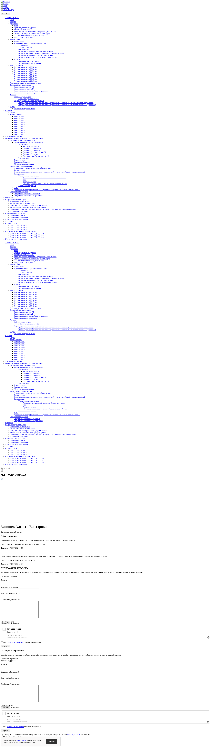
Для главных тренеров (13, 136)
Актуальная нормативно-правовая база (28, 142)
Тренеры (17, 59)
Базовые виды (19, 170)
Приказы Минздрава (30, 154)
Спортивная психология (19, 192)
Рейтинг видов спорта (22, 97)
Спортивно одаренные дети (15, 200)
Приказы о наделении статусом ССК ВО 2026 (27, 237)
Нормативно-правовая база (20, 201)
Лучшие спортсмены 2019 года (25, 73)
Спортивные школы (17, 215)
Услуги (12, 107)
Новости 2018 (19, 126)
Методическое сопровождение (21, 166)
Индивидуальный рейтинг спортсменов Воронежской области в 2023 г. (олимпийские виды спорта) (56, 103)
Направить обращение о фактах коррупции (9, 660)
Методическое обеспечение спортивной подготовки (25, 138)
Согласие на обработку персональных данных (18, 742)
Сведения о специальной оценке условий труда (32, 33)
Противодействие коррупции (25, 28)
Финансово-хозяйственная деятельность (29, 35)
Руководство (19, 41)
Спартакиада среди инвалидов (25, 93)
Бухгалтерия (23, 45)
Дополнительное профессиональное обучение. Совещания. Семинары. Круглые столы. (47, 190)
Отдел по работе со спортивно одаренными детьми (37, 57)
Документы (14, 24)
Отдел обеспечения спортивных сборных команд (36, 55)
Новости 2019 (19, 124)
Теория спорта (19, 160)
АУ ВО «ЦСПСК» (12, 18)
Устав (16, 26)
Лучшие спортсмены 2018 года (25, 75)
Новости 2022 (19, 118)
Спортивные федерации (19, 217)
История (13, 22)
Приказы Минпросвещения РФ (34, 152)
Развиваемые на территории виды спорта (25, 83)
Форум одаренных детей (19, 211)
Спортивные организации (15, 213)
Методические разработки (24, 164)
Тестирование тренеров (27, 186)
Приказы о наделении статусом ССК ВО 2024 (27, 233)
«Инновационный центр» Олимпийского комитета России (45, 184)
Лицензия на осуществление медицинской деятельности (35, 32)
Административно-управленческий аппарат (30, 43)
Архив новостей (16, 115)
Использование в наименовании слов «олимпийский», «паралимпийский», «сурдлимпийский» (50, 172)
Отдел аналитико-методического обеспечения (35, 51)
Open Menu (5, 14)
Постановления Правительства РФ (36, 156)
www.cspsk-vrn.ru (73, 734)
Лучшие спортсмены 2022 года (25, 71)
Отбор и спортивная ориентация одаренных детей (28, 205)
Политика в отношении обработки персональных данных (22, 739)
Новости (8, 111)
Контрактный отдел (25, 47)
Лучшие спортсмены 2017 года (25, 77)
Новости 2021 (19, 120)
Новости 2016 (19, 130)
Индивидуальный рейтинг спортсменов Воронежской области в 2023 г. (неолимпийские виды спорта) (57, 105)
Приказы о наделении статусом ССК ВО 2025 (27, 235)
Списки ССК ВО (11, 223)
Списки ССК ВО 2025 (18, 227)
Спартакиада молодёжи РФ (24, 89)
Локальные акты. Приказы (24, 30)
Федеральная (23, 144)
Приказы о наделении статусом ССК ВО (20, 231)
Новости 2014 (19, 134)
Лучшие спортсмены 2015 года (25, 81)
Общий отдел (23, 49)
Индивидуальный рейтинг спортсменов (29, 101)
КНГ (24, 180)
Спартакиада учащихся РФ (24, 87)
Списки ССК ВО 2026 (18, 229)
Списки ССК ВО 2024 (18, 225)
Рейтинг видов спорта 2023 (28, 99)
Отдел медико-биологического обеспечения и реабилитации (41, 53)
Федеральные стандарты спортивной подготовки (32, 168)
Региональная (23, 158)
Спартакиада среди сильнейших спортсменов (31, 91)
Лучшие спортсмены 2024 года (25, 67)
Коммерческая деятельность (24, 109)
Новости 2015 (19, 132)
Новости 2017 (19, 128)
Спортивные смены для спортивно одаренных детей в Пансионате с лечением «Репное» (43, 209)
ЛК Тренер (9, 221)
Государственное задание (23, 37)
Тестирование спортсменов (28, 176)
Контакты (9, 198)
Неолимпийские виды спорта (29, 63)
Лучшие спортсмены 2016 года (25, 79)
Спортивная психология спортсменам (28, 196)
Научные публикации (22, 162)
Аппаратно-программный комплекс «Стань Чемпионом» (44, 178)
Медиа (12, 113)
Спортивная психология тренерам (27, 194)
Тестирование (19, 174)
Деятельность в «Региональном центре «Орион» (28, 207)
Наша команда (15, 39)
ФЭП (16, 188)
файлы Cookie (21, 740)
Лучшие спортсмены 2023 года (25, 69)
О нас (12, 20)
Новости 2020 (19, 122)
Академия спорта (29, 182)
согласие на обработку (15, 642)
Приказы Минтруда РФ (31, 150)
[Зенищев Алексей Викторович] (30, 521)
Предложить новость (9, 576)
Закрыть (4, 580)
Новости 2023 (19, 116)
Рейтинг (13, 95)
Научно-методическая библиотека (22, 140)
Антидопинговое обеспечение (16, 219)
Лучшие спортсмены (17, 65)
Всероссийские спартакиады (20, 85)
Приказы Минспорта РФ (32, 148)
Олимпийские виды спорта (28, 61)
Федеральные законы (31, 146)
